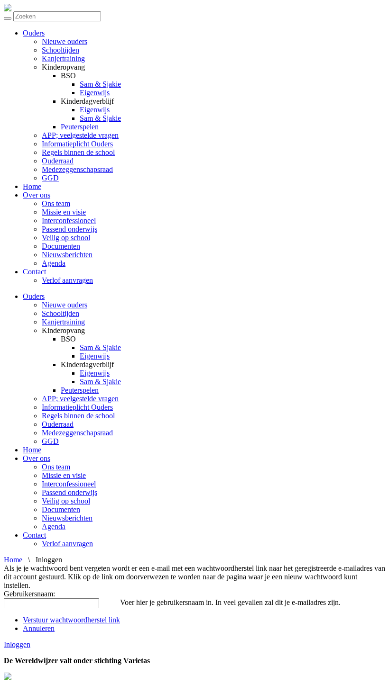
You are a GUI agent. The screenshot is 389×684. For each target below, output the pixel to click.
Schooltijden (60, 50)
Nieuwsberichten (67, 255)
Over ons (36, 195)
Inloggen (17, 644)
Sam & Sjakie (100, 84)
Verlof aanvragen (67, 280)
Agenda (53, 263)
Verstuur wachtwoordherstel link (71, 620)
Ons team (56, 203)
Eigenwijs (95, 93)
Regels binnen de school (78, 152)
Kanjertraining (63, 58)
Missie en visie (64, 212)
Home (32, 186)
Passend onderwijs (69, 229)
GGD (50, 178)
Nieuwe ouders (64, 41)
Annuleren (39, 628)
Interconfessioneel (69, 220)
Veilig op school (66, 238)
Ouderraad (58, 161)
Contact (34, 272)
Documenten (61, 246)
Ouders (34, 33)
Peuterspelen (80, 127)
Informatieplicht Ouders (77, 144)
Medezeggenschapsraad (77, 169)
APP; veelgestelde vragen (80, 135)
